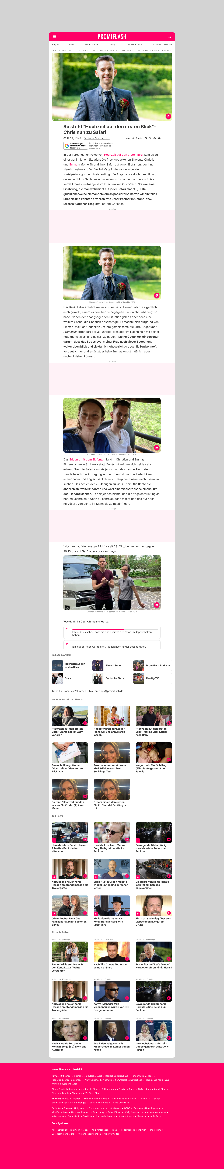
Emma (73, 164)
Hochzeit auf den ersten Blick (124, 154)
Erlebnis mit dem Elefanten (87, 459)
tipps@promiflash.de (111, 691)
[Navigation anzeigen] (54, 36)
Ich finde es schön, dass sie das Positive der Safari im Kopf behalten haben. (112, 634)
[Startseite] (112, 36)
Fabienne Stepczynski (97, 138)
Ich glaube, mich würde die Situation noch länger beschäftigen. (109, 646)
